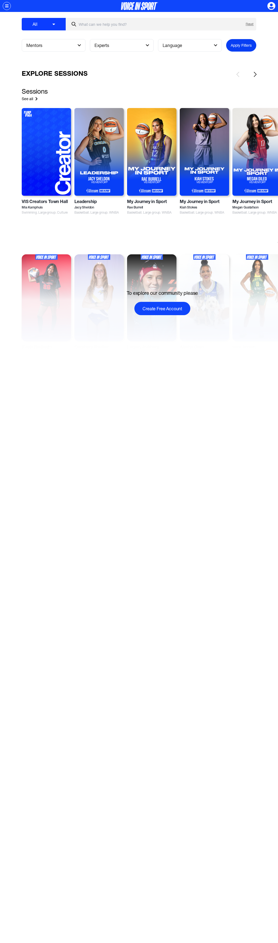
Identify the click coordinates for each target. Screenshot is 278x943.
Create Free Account (162, 308)
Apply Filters (241, 45)
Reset (250, 24)
